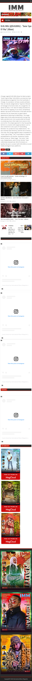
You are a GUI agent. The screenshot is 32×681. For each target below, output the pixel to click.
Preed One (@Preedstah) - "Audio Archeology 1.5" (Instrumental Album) (14, 177)
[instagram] (30, 1)
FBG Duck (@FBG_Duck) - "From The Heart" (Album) (14, 219)
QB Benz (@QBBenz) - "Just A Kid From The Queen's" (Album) (15, 198)
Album (7, 149)
